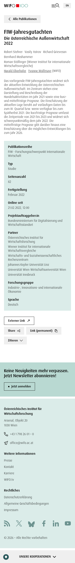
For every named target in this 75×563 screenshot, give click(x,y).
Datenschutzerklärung (18, 497)
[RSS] (7, 524)
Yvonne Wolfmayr (39, 71)
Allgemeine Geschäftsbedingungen (26, 503)
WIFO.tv (9, 479)
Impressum (11, 510)
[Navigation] (55, 5)
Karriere (9, 473)
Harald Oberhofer (15, 71)
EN (67, 5)
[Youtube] (68, 524)
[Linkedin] (56, 524)
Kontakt (9, 467)
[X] (19, 524)
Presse (8, 460)
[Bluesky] (31, 524)
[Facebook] (44, 524)
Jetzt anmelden (21, 386)
